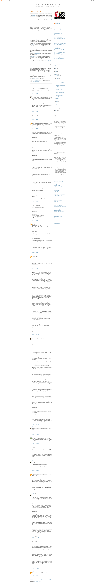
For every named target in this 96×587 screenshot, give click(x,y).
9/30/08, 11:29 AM (35, 470)
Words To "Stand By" (59, 88)
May (57, 102)
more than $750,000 (48, 60)
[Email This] (44, 80)
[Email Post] (43, 80)
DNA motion (56, 201)
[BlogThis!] (45, 80)
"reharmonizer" (38, 495)
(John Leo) (58, 37)
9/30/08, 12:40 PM (35, 491)
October (57, 78)
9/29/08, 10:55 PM (35, 329)
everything (50, 19)
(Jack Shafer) (57, 57)
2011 (56, 69)
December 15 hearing (57, 207)
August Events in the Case (60, 92)
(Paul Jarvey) (59, 35)
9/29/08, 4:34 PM (35, 201)
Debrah (33, 95)
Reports (48, 48)
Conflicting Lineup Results (58, 195)
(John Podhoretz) (59, 44)
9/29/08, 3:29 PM (35, 135)
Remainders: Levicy (59, 96)
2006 (56, 111)
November (57, 76)
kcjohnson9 (57, 23)
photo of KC (44, 462)
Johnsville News (56, 190)
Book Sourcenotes (57, 223)
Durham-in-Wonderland (48, 5)
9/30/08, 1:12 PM (35, 509)
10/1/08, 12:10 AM (35, 568)
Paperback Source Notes (59, 95)
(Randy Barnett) (59, 52)
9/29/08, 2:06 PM (35, 111)
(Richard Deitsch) (57, 30)
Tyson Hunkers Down (59, 89)
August (57, 98)
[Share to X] (47, 80)
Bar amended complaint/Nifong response (60, 206)
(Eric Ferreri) (57, 53)
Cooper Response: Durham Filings (61, 93)
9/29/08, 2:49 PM (35, 128)
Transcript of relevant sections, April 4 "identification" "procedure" (60, 218)
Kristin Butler (56, 182)
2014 (56, 65)
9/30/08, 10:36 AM (35, 434)
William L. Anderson (57, 185)
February (57, 107)
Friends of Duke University (58, 187)
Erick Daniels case (33, 56)
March (57, 105)
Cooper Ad (57, 81)
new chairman (34, 15)
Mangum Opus (32, 34)
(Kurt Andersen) (59, 29)
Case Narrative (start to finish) (58, 181)
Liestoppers (56, 184)
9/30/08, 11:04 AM (35, 443)
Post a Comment (32, 577)
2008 (56, 74)
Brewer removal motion (57, 210)
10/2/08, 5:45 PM (35, 575)
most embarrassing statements (36, 21)
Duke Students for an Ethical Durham (59, 194)
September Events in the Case (60, 82)
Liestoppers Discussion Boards (58, 186)
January (57, 108)
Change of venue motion (58, 205)
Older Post (50, 579)
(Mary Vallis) (58, 33)
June (57, 101)
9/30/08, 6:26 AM (35, 334)
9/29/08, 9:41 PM (35, 252)
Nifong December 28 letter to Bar (59, 211)
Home (41, 579)
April (57, 104)
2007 (56, 110)
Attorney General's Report (58, 200)
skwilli (33, 436)
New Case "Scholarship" (59, 90)
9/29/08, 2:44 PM (35, 119)
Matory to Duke (58, 84)
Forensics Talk (56, 192)
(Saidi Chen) (58, 60)
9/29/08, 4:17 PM (35, 152)
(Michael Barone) (58, 47)
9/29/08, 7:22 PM (35, 209)
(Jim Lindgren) (59, 45)
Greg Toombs (34, 254)
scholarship (33, 23)
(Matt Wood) (59, 49)
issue (37, 58)
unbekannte (34, 473)
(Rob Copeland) (60, 43)
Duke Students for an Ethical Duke (59, 189)
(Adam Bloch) (60, 38)
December (57, 75)
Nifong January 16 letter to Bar (58, 212)
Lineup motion (56, 202)
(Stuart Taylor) (57, 32)
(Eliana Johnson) (59, 58)
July (57, 99)
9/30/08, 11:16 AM (35, 458)
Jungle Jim (33, 571)
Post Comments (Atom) (37, 581)
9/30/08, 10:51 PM (35, 537)
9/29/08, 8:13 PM (35, 220)
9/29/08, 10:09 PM (35, 268)
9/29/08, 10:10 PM (35, 291)
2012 (56, 68)
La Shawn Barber (56, 191)
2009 (56, 72)
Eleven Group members (33, 36)
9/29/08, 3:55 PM (35, 145)
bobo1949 (33, 121)
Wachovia (32, 44)
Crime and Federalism (57, 48)
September (58, 79)
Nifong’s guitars (35, 78)
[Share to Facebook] (48, 80)
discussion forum (37, 53)
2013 (56, 67)
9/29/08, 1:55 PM (35, 93)
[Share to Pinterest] (49, 80)
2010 (56, 71)
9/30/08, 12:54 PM (35, 501)
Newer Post (31, 579)
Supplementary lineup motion (58, 203)
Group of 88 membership (58, 216)
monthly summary (36, 81)
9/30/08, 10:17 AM (35, 404)
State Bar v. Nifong (57, 209)
